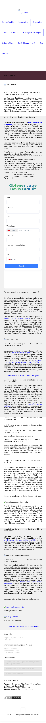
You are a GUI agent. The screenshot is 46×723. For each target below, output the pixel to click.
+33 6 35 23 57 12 (27, 690)
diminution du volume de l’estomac (17, 318)
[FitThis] (23, 12)
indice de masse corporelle (21, 353)
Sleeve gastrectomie (11, 650)
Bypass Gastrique (10, 648)
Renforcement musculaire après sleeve (20, 669)
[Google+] (1, 5)
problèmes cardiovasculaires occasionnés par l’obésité (23, 361)
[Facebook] (1, 3)
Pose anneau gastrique (12, 652)
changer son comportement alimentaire (23, 583)
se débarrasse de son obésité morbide (20, 540)
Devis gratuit (8, 639)
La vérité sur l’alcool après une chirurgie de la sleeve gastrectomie (23, 663)
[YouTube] (1, 6)
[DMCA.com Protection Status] (13, 699)
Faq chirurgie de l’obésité (13, 638)
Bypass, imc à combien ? (15, 674)
